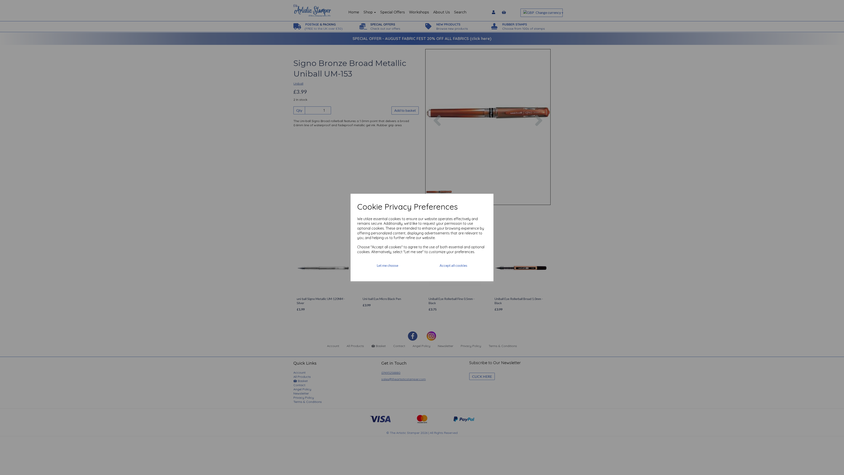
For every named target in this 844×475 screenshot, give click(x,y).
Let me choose (387, 265)
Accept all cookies (453, 265)
